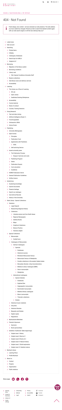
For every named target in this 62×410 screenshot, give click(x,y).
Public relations (13, 369)
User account (10, 45)
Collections (14, 211)
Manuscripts (14, 236)
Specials (17, 247)
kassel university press (15, 150)
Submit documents (14, 186)
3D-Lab (13, 92)
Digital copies (15, 314)
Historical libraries (16, 308)
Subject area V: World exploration (20, 344)
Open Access (12, 133)
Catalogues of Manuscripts (19, 242)
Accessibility (12, 83)
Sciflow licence (13, 178)
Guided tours (17, 239)
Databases (20, 250)
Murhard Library (11, 350)
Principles (14, 136)
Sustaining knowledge (15, 184)
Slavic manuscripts (22, 269)
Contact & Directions (7, 395)
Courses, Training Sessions (16, 108)
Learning (9, 86)
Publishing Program (16, 159)
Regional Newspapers (19, 217)
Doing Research (11, 111)
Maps (14, 222)
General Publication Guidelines (17, 175)
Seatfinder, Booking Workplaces (20, 97)
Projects (11, 364)
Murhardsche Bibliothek (16, 319)
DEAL (14, 144)
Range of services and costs (21, 156)
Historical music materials (18, 303)
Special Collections (14, 233)
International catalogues (20, 275)
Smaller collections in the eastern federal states (30, 261)
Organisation (12, 367)
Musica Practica (17, 228)
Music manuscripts (22, 294)
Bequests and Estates (17, 311)
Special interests (20, 278)
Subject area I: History (17, 333)
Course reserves (13, 103)
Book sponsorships (16, 328)
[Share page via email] (13, 380)
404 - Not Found (26, 13)
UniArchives (10, 181)
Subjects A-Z (12, 61)
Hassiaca (11, 203)
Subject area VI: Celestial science (20, 347)
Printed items (13, 50)
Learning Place (13, 353)
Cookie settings (7, 401)
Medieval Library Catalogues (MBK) (27, 267)
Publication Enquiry (16, 164)
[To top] (56, 400)
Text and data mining (15, 114)
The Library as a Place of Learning (19, 89)
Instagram (40, 395)
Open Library (14, 94)
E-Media (11, 53)
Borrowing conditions (15, 69)
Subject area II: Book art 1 (18, 336)
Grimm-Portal (13, 125)
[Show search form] (43, 2)
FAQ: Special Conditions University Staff (22, 75)
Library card (12, 72)
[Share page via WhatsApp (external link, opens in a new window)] (17, 380)
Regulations (14, 316)
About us (9, 358)
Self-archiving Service (17, 147)
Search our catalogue (15, 192)
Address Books (17, 220)
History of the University (16, 197)
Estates (17, 300)
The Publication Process (18, 153)
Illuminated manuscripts (24, 289)
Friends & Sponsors (14, 322)
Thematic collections (23, 297)
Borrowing (10, 64)
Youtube (40, 393)
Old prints (14, 305)
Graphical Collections (19, 225)
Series (13, 161)
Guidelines (14, 170)
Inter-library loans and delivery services (20, 81)
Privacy (28, 390)
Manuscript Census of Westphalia (27, 258)
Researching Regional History (19, 209)
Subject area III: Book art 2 (18, 339)
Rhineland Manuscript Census (25, 256)
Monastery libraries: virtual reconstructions (29, 264)
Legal (17, 395)
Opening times (7, 391)
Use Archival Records (15, 195)
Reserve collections (14, 78)
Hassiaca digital (17, 230)
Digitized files (21, 283)
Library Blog (18, 390)
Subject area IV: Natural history (20, 341)
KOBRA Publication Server (16, 172)
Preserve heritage (14, 189)
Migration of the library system (17, 67)
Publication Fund (16, 139)
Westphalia (20, 272)
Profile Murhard (13, 355)
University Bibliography (15, 131)
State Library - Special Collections (16, 200)
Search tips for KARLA (15, 58)
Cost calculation (15, 167)
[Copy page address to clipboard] (26, 380)
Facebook (40, 390)
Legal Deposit (15, 206)
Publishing (10, 128)
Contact (11, 361)
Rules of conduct (14, 106)
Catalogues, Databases (15, 56)
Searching (10, 47)
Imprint (28, 395)
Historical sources (22, 253)
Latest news (10, 42)
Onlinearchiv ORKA (14, 122)
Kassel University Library (15, 13)
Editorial (18, 393)
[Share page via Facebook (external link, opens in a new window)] (22, 380)
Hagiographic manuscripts (25, 286)
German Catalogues (19, 245)
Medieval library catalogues (25, 291)
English (56, 2)
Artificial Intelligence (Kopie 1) (17, 117)
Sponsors (14, 325)
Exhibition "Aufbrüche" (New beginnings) (20, 330)
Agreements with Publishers (19, 142)
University (5, 13)
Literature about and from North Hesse (24, 214)
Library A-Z (7, 398)
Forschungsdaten (14, 120)
